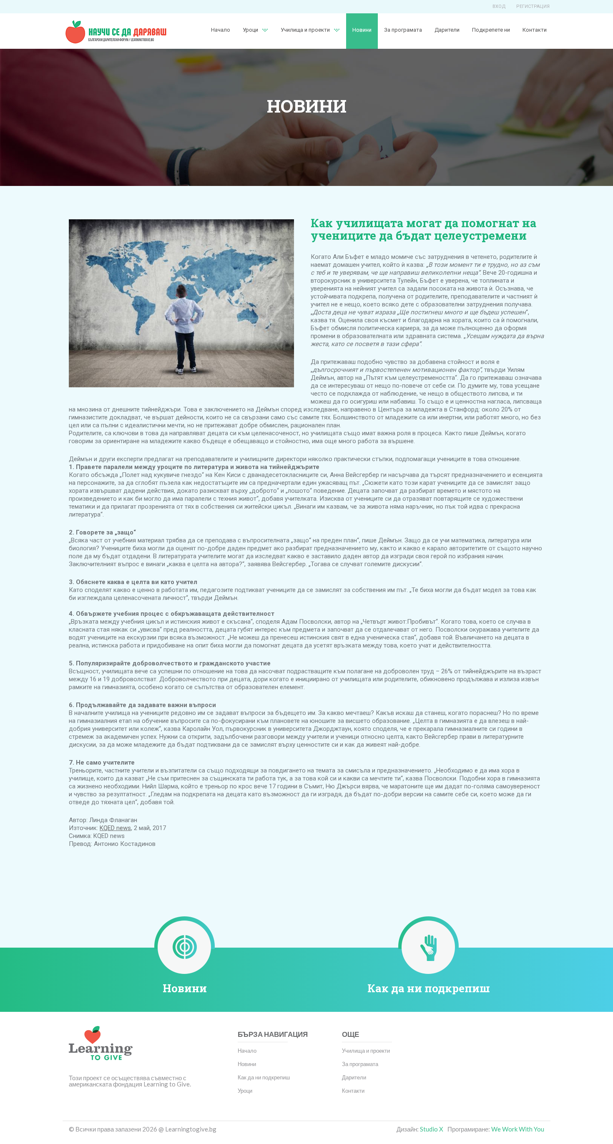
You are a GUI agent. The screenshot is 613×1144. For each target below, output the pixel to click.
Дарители (447, 30)
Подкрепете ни (491, 30)
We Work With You (517, 1129)
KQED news (115, 828)
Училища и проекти (305, 30)
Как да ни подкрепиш (428, 988)
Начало (220, 30)
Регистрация (533, 6)
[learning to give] (101, 1049)
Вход (499, 6)
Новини (362, 30)
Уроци (245, 1090)
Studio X (431, 1129)
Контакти (535, 30)
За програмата (403, 30)
